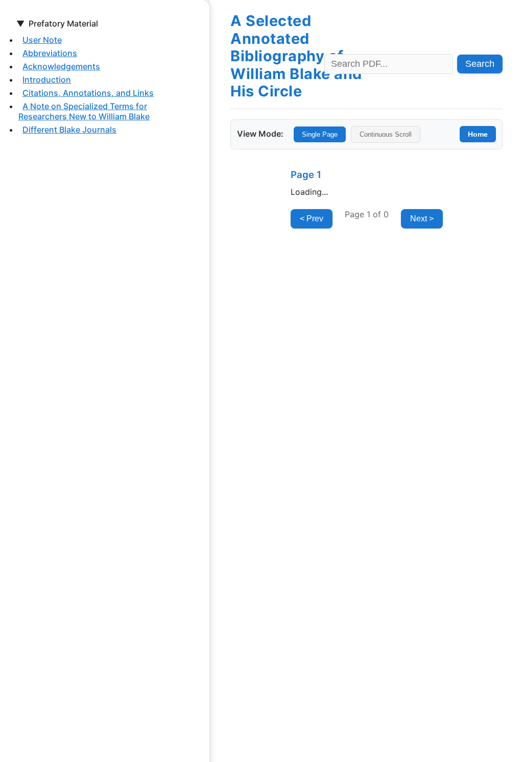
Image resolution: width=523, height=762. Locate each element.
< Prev (311, 218)
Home (478, 134)
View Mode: (260, 134)
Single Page (320, 134)
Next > (422, 218)
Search (479, 64)
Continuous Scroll (386, 134)
